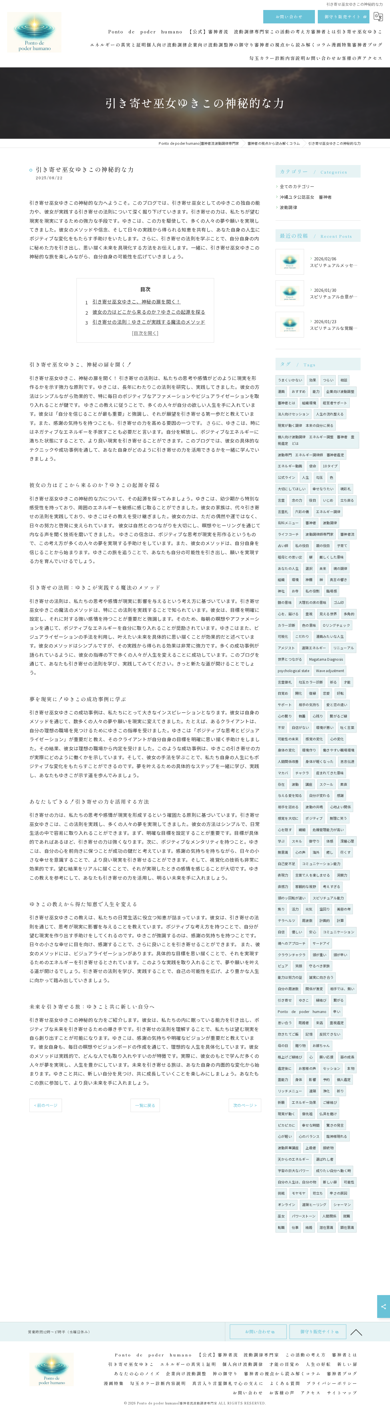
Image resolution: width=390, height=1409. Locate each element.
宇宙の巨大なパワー (293, 1170)
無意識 (283, 852)
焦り (281, 908)
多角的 (349, 613)
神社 (281, 590)
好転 (340, 693)
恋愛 (326, 693)
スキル (297, 841)
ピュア (283, 965)
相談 (343, 379)
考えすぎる (331, 886)
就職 (346, 1215)
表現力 (283, 875)
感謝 (340, 795)
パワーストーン (303, 1215)
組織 (281, 579)
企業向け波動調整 (340, 391)
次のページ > (245, 1105)
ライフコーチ (288, 534)
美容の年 (344, 908)
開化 (298, 693)
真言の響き (338, 579)
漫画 (281, 391)
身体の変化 (286, 749)
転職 (281, 1227)
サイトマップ (342, 1393)
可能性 (349, 1181)
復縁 (312, 693)
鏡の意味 (285, 602)
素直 (343, 784)
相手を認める (288, 806)
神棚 (308, 579)
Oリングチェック (336, 625)
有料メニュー (288, 522)
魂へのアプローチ (292, 943)
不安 (281, 727)
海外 (316, 852)
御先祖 (307, 1113)
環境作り (309, 749)
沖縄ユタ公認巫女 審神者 (306, 197)
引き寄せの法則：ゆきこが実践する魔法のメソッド (149, 321)
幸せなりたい (323, 488)
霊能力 (283, 1079)
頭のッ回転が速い (292, 897)
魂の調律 (340, 568)
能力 (316, 391)
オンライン (286, 1204)
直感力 (283, 886)
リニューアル (343, 647)
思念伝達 (347, 761)
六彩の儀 (302, 511)
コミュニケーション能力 (321, 863)
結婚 (308, 1227)
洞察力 (342, 875)
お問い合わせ (289, 16)
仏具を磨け (328, 1113)
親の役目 (323, 545)
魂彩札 (345, 488)
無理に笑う (338, 818)
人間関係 (329, 1215)
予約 (326, 1079)
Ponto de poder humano (302, 1011)
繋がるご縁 (338, 715)
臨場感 (331, 590)
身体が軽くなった (319, 761)
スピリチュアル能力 (328, 897)
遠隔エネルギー (314, 647)
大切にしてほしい (292, 488)
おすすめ (299, 391)
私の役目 (302, 545)
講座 (308, 784)
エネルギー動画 (290, 465)
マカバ (283, 772)
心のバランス (309, 1136)
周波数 (307, 920)
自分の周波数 (288, 988)
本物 (350, 1068)
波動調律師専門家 (319, 534)
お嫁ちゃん (321, 1045)
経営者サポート (335, 402)
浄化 (326, 1090)
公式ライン (286, 477)
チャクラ (302, 772)
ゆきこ (304, 1000)
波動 (295, 784)
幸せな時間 (310, 1125)
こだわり (302, 636)
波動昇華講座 (288, 1147)
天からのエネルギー (293, 1159)
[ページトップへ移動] (356, 1332)
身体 (298, 1079)
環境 (295, 579)
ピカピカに (286, 1125)
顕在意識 (347, 1227)
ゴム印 (338, 602)
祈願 (281, 1102)
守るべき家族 (319, 965)
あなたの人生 (288, 568)
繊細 (302, 829)
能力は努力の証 (290, 977)
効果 (312, 379)
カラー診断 (286, 625)
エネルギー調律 (328, 511)
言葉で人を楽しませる (312, 875)
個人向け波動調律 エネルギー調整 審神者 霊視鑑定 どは (316, 440)
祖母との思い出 (290, 556)
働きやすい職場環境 (338, 749)
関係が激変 (314, 988)
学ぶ (281, 841)
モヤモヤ (299, 1193)
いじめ (328, 500)
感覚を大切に (288, 818)
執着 (302, 715)
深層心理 (347, 841)
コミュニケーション (338, 931)
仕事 (295, 1227)
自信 (281, 931)
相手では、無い (342, 988)
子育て (342, 545)
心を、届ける (288, 613)
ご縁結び (330, 1102)
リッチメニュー (290, 1090)
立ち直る (347, 500)
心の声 (300, 852)
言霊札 (283, 511)
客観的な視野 (305, 886)
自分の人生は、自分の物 (297, 1181)
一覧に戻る (145, 1105)
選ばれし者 (324, 1159)
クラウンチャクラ (292, 954)
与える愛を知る (290, 795)
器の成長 (347, 1056)
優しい (297, 931)
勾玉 (319, 477)
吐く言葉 (347, 727)
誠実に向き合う (321, 977)
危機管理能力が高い (328, 829)
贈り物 (300, 1045)
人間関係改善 (288, 761)
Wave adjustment (330, 670)
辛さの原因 (338, 1193)
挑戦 (281, 1193)
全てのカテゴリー (297, 186)
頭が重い (320, 954)
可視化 (283, 636)
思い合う (285, 1022)
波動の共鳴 (314, 806)
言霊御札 (285, 682)
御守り (314, 841)
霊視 (308, 613)
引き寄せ (285, 1000)
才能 (347, 682)
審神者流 (347, 534)
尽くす (345, 852)
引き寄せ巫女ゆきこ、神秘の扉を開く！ (137, 301)
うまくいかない (290, 379)
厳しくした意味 (331, 556)
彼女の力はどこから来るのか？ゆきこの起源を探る (149, 311)
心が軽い (285, 1136)
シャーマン (342, 1204)
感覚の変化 (314, 738)
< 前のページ (45, 1105)
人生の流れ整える (330, 413)
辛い (336, 1011)
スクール (326, 784)
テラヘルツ (286, 920)
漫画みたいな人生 (330, 636)
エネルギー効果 (304, 1102)
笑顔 (298, 965)
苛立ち (318, 1193)
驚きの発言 (335, 1125)
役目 (312, 500)
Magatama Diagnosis (326, 659)
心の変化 (337, 738)
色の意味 (309, 625)
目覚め (283, 693)
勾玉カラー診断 (311, 682)
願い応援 (326, 1056)
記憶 (308, 1034)
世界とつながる (290, 659)
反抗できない (329, 1034)
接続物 (328, 1147)
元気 (308, 908)
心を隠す (285, 829)
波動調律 (288, 207)
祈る (333, 682)
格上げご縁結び (290, 1056)
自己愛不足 (286, 863)
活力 (295, 908)
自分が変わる (319, 795)
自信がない (300, 727)
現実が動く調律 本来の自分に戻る (305, 425)
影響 (312, 1079)
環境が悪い (324, 727)
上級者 (310, 1147)
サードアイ (321, 943)
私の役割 (312, 590)
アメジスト (286, 647)
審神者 (310, 522)
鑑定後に (285, 1068)
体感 (329, 841)
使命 (312, 465)
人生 (305, 477)
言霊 (281, 500)
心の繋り (285, 715)
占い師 (283, 545)
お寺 (295, 590)
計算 (340, 920)
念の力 (297, 500)
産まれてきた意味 (330, 772)
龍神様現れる (336, 1136)
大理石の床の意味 (313, 602)
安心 (312, 931)
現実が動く (286, 1113)
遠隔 (312, 1090)
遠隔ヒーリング (314, 1204)
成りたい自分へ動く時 (333, 1170)
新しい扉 (330, 1181)
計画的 (324, 920)
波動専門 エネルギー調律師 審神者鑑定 (311, 454)
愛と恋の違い (336, 704)
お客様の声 (307, 1068)
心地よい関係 (340, 806)
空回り (324, 908)
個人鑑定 (344, 1079)
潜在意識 (326, 1227)
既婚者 (304, 1022)
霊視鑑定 (337, 1022)
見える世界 (328, 613)
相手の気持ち (309, 704)
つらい (328, 379)
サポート (285, 704)
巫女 (281, 1215)
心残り (318, 715)
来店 (319, 1022)
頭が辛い (340, 954)
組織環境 (309, 402)
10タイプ (330, 465)
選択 (308, 568)
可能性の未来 (288, 738)
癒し (329, 852)
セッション (331, 1068)
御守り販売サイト (343, 16)
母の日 (283, 1045)
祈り (340, 1090)
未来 (322, 568)
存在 (281, 784)
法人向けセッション (293, 413)
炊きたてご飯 (288, 1034)
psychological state (293, 670)
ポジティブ (314, 818)
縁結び (321, 1000)
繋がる (338, 1000)
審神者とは (286, 402)
